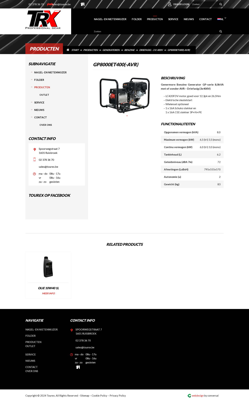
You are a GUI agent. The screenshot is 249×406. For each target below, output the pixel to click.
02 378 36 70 (36, 4)
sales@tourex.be (60, 4)
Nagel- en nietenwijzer (50, 72)
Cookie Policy (99, 395)
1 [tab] (127, 115)
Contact (40, 117)
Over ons (45, 124)
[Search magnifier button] (221, 4)
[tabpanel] (124, 95)
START (75, 50)
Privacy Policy (118, 395)
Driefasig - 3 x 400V (151, 50)
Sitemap (84, 395)
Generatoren (111, 50)
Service (39, 102)
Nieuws (39, 109)
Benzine (129, 50)
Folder (39, 79)
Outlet (44, 94)
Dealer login (181, 4)
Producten (90, 50)
